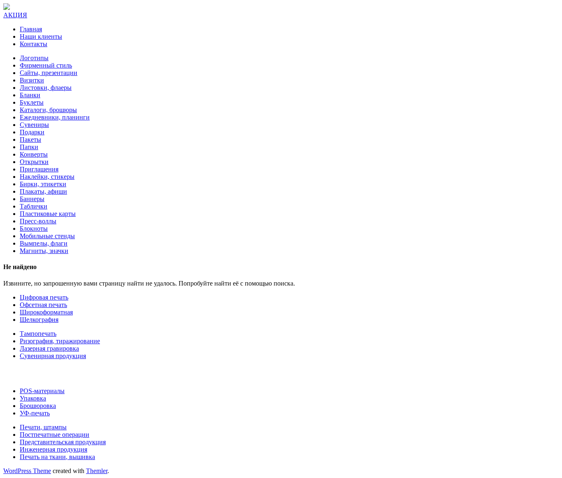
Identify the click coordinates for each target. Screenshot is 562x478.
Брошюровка (38, 405)
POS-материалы (42, 390)
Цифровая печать (44, 297)
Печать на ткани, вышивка (57, 456)
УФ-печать (35, 413)
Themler (96, 470)
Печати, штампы (43, 427)
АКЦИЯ (15, 15)
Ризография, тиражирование (60, 340)
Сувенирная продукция (53, 355)
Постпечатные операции (54, 434)
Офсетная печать (43, 304)
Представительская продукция (63, 441)
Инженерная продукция (53, 449)
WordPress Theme (27, 470)
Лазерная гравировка (49, 348)
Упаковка (33, 398)
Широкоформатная (46, 312)
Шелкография (39, 319)
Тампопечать (38, 333)
